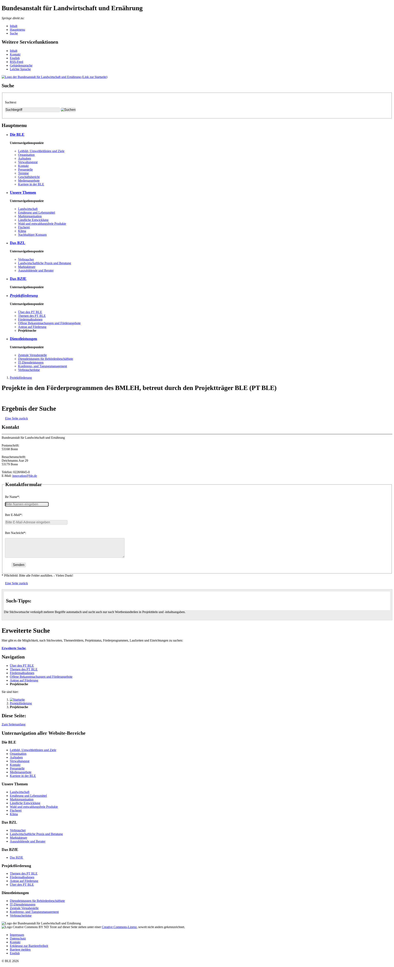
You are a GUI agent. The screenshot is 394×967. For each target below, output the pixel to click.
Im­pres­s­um (17, 934)
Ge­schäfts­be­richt (29, 177)
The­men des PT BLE (32, 315)
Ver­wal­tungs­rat (28, 162)
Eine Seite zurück (16, 418)
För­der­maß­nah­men (30, 319)
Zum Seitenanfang (13, 724)
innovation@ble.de (24, 475)
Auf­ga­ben (24, 158)
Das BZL (17, 243)
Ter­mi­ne (23, 173)
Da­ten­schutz (18, 938)
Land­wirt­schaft (28, 209)
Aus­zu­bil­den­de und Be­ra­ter (36, 270)
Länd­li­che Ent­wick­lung (33, 220)
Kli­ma (22, 231)
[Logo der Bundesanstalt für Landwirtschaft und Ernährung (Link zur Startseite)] (54, 77)
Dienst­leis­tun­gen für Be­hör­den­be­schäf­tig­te (45, 358)
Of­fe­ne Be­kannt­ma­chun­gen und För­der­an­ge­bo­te (49, 323)
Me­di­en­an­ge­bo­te (29, 180)
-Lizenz (119, 927)
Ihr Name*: (12, 497)
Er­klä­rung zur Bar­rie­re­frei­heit (29, 946)
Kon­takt (15, 54)
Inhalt (13, 26)
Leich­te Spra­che (20, 69)
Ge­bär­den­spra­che (21, 65)
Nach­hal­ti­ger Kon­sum (32, 234)
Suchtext (10, 102)
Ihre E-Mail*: (13, 515)
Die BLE (17, 134)
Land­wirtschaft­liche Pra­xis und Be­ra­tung (44, 263)
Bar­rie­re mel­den (20, 949)
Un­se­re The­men (23, 192)
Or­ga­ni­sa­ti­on (26, 154)
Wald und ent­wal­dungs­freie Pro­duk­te (42, 223)
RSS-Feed (16, 61)
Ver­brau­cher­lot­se (29, 370)
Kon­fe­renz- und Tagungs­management (42, 366)
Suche (14, 33)
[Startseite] (17, 699)
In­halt (13, 50)
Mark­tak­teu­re (26, 267)
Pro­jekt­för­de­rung (24, 295)
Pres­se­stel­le (25, 169)
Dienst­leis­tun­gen (23, 339)
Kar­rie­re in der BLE (31, 184)
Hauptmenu (17, 29)
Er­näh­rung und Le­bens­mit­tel (36, 212)
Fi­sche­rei (24, 227)
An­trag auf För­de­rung (32, 327)
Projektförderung (21, 377)
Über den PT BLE (30, 312)
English (15, 58)
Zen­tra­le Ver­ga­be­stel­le (32, 355)
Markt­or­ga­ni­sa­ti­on (30, 216)
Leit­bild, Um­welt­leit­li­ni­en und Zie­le (41, 151)
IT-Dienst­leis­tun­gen (31, 362)
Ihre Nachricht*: (15, 533)
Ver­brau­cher (26, 259)
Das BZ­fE (18, 279)
